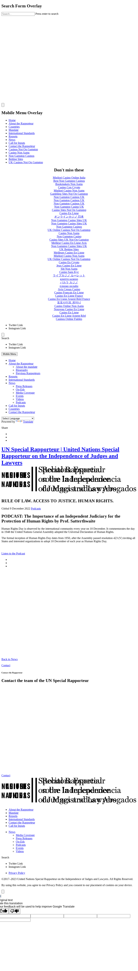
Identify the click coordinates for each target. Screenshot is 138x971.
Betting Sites (16, 159)
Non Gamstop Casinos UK (69, 197)
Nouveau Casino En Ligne (69, 309)
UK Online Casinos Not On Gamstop (69, 229)
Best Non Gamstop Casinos (69, 180)
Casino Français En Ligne (69, 292)
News (12, 139)
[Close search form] (2, 105)
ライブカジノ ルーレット (69, 275)
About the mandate (26, 366)
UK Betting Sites (69, 249)
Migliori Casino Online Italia (69, 177)
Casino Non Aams (19, 152)
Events (20, 395)
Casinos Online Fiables (69, 318)
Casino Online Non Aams (69, 306)
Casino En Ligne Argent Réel (69, 315)
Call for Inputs (17, 142)
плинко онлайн (69, 286)
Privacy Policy (17, 872)
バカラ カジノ (69, 282)
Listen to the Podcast (13, 553)
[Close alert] (2, 891)
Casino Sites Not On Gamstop (69, 210)
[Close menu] (2, 335)
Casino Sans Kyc (69, 272)
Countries (14, 126)
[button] (69, 338)
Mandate (14, 129)
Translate (28, 421)
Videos (20, 399)
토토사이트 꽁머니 (69, 302)
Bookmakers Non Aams (69, 184)
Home (12, 120)
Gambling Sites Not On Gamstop (69, 193)
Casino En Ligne (69, 213)
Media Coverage (25, 392)
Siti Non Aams (69, 268)
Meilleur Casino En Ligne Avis (69, 242)
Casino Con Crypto (69, 187)
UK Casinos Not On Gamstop (26, 162)
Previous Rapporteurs (28, 373)
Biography (22, 370)
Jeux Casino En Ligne (69, 265)
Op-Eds (20, 389)
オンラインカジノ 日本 (69, 216)
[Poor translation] (14, 911)
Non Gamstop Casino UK (69, 206)
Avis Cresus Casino (69, 289)
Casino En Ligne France (69, 295)
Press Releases (24, 386)
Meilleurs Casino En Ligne (69, 252)
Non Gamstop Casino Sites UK (69, 220)
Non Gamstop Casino (69, 236)
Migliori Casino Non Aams (69, 190)
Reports (13, 136)
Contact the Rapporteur (22, 146)
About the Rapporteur (21, 123)
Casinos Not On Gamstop (23, 149)
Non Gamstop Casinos (21, 155)
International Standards (22, 133)
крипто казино (69, 279)
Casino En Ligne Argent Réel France (69, 299)
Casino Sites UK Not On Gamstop (69, 239)
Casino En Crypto (69, 262)
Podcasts (21, 402)
